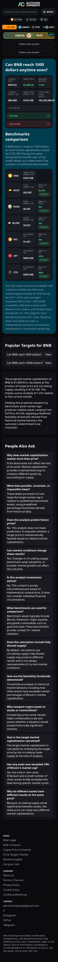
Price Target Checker (16, 854)
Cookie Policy (11, 890)
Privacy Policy (11, 885)
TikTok (7, 920)
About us (8, 875)
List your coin (11, 864)
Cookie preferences (15, 894)
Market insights (12, 859)
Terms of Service (13, 880)
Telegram (9, 925)
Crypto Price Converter (17, 850)
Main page (9, 840)
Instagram (9, 915)
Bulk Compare (11, 845)
